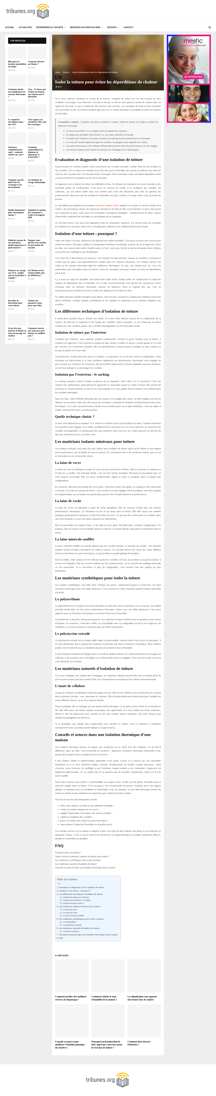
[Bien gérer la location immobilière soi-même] (17, 53)
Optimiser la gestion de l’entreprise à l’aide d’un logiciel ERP (37, 213)
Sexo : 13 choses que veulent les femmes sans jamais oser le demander (37, 93)
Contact (128, 27)
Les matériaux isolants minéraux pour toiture (79, 906)
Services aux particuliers (85, 27)
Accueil (9, 27)
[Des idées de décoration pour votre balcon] (17, 292)
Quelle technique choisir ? (73, 903)
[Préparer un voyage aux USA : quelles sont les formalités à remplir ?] (17, 261)
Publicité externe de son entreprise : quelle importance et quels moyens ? (17, 244)
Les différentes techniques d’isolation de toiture (81, 894)
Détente (112, 27)
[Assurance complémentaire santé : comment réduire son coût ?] (17, 138)
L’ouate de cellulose (71, 931)
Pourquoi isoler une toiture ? (68, 852)
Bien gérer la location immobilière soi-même (17, 64)
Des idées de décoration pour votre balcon (15, 303)
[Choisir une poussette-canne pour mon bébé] (37, 292)
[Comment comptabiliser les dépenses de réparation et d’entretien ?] (37, 138)
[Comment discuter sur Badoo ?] (37, 53)
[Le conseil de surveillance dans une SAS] (17, 111)
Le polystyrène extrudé (72, 925)
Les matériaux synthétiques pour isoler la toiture (78, 860)
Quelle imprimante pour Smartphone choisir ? (16, 212)
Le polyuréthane (69, 922)
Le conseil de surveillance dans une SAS (15, 122)
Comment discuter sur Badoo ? (36, 62)
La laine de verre (70, 910)
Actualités (25, 27)
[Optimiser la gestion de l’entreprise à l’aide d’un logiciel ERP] (37, 201)
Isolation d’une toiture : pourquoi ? (75, 891)
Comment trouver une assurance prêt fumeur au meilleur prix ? (36, 332)
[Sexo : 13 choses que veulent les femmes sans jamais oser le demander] (37, 80)
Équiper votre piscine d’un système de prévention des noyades (37, 244)
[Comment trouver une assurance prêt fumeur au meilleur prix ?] (37, 319)
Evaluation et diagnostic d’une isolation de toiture (81, 887)
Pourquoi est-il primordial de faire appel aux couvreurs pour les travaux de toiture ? (106, 1044)
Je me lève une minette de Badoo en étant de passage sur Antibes (17, 332)
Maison (58, 77)
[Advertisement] (27, 391)
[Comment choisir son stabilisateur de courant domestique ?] (17, 80)
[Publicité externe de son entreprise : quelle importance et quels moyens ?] (17, 231)
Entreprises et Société (49, 27)
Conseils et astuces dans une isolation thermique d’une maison (85, 867)
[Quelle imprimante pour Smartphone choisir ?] (17, 201)
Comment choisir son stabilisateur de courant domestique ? (17, 93)
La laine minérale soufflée (73, 916)
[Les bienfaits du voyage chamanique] (37, 171)
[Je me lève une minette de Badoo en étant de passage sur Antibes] (17, 319)
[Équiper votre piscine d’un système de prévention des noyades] (37, 231)
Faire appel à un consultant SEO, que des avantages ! (37, 122)
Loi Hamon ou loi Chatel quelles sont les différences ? (36, 272)
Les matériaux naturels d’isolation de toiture (75, 864)
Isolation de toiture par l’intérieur (76, 897)
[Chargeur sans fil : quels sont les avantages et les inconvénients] (17, 171)
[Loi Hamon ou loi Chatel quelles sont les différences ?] (37, 261)
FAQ (61, 938)
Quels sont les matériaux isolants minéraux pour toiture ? (82, 856)
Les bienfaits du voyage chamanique (36, 181)
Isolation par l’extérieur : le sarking (76, 900)
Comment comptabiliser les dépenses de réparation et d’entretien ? (35, 152)
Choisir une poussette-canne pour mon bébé (35, 303)
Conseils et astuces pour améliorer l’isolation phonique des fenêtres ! (70, 1044)
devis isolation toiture (109, 205)
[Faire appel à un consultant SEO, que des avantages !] (37, 111)
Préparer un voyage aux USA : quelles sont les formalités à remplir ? (17, 274)
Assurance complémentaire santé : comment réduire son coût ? (16, 151)
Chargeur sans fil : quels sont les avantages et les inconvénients (16, 183)
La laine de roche (70, 913)
